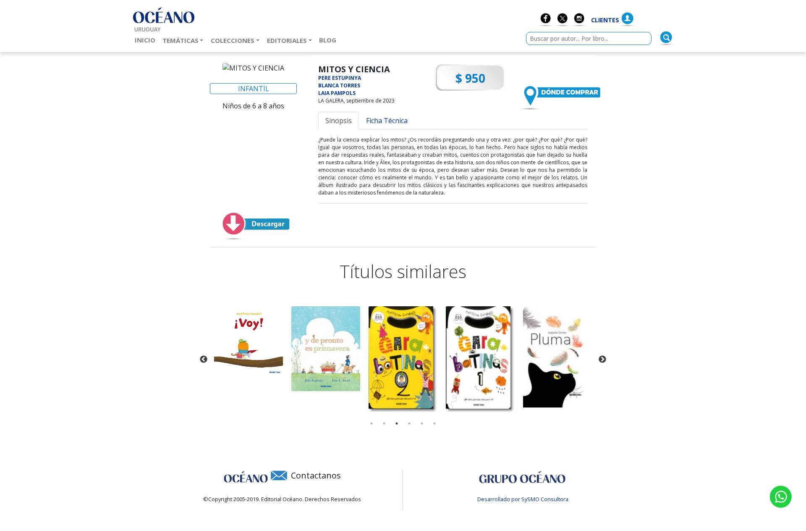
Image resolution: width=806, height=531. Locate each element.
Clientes (605, 20)
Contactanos (316, 475)
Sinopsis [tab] (338, 120)
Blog (329, 39)
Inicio (147, 39)
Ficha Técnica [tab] (387, 120)
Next (602, 359)
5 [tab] (422, 423)
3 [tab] (397, 423)
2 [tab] (384, 423)
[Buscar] (666, 37)
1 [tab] (371, 423)
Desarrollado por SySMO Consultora (522, 499)
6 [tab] (434, 423)
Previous (203, 359)
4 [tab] (409, 423)
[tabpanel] (248, 341)
